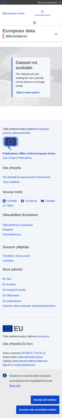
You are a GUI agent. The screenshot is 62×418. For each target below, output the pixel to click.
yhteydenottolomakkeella (32, 361)
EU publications (12, 301)
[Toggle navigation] (55, 34)
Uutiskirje (8, 260)
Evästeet (8, 229)
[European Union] (30, 328)
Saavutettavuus (12, 234)
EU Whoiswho (11, 295)
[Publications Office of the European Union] (30, 142)
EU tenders (9, 284)
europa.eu (43, 336)
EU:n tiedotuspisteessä (21, 365)
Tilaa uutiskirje (11, 182)
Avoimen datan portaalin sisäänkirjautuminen (29, 305)
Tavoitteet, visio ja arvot (16, 255)
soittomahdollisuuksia (30, 357)
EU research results (14, 289)
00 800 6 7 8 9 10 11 (34, 353)
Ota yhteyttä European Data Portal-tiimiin (26, 177)
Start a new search (28, 92)
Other (10, 205)
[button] (49, 2)
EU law (7, 278)
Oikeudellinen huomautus (18, 225)
